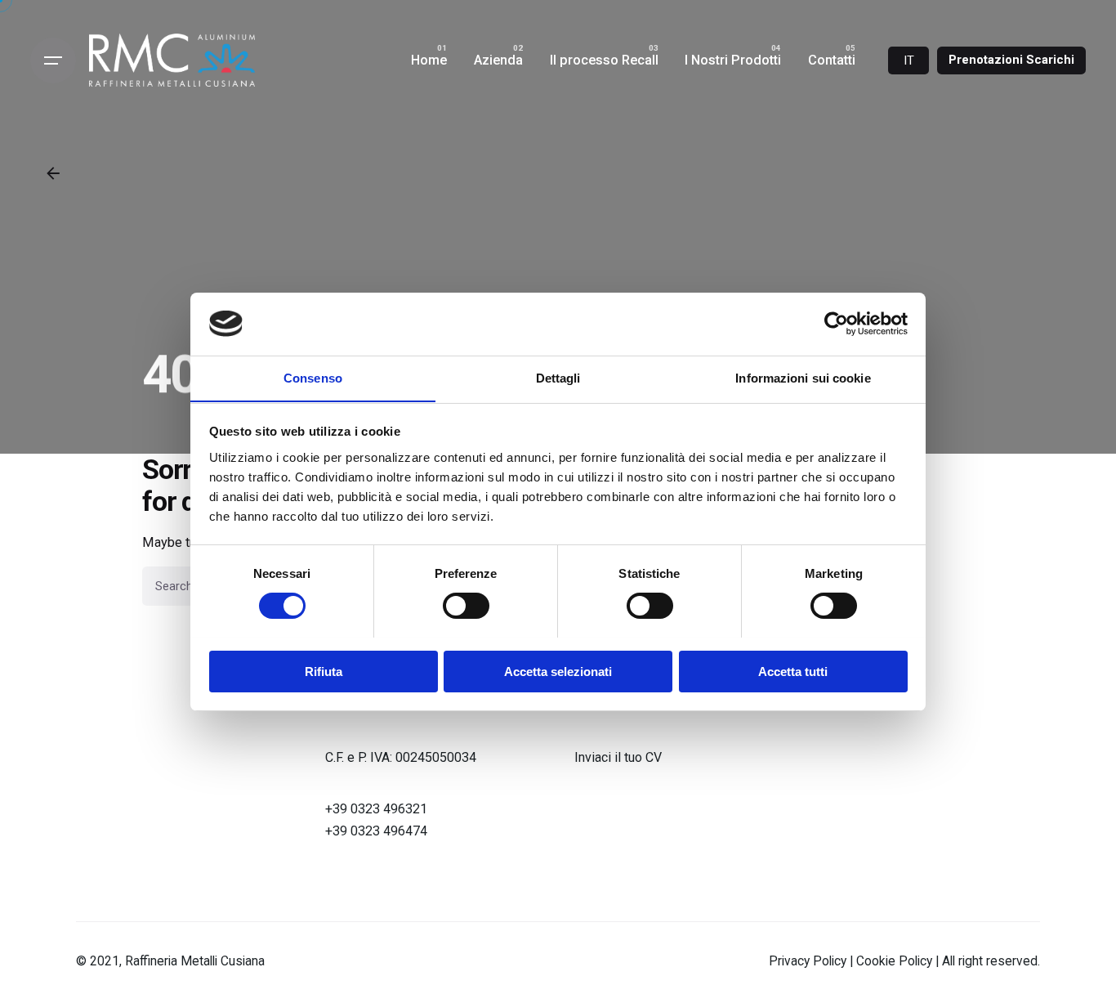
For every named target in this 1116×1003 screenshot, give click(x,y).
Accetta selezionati (558, 671)
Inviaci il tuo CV (618, 757)
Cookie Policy (895, 961)
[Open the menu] (53, 60)
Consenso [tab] (312, 377)
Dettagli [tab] (558, 377)
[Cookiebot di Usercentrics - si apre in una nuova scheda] (836, 323)
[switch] (466, 606)
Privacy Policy (809, 961)
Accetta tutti (793, 671)
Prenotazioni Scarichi (1011, 59)
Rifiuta (323, 671)
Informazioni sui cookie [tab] (802, 377)
